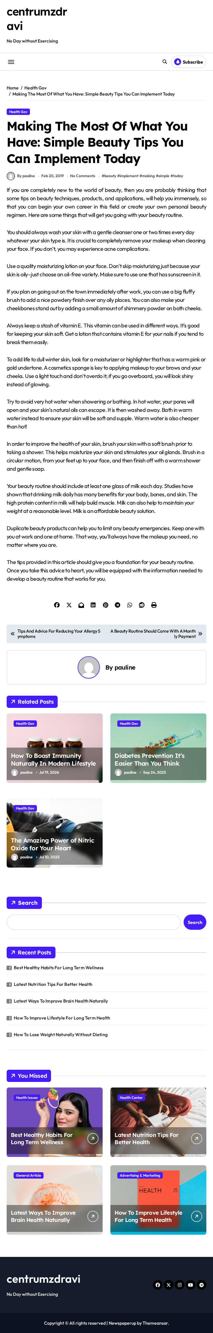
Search (28, 902)
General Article (28, 1175)
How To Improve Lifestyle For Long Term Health (62, 1018)
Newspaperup (122, 1323)
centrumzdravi (43, 1279)
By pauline (26, 175)
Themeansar (155, 1323)
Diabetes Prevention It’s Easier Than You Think (149, 760)
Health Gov (18, 111)
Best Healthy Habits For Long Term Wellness (58, 967)
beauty (110, 175)
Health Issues (27, 1097)
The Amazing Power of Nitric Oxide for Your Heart (52, 844)
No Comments (82, 175)
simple (163, 175)
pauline (125, 667)
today (178, 175)
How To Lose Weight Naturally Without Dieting (61, 1034)
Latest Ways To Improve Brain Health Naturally (61, 1001)
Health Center (131, 1097)
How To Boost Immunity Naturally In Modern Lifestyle (53, 760)
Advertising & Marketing (140, 1175)
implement (129, 175)
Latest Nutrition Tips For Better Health (53, 984)
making (148, 175)
